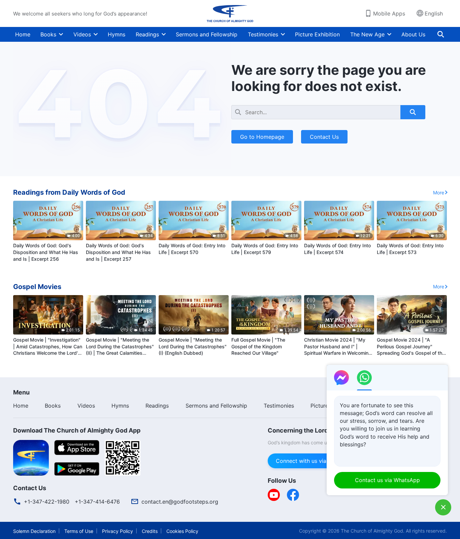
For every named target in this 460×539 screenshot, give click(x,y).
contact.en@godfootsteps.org (179, 501)
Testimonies (263, 34)
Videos (82, 34)
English (434, 13)
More (438, 192)
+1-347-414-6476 (97, 501)
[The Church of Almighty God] (230, 13)
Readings (147, 34)
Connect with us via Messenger (316, 460)
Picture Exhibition (317, 34)
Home (22, 34)
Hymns (116, 34)
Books (48, 34)
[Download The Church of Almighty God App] (31, 457)
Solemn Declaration (34, 531)
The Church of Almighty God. (372, 531)
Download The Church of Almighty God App (76, 430)
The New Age (367, 34)
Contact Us (324, 136)
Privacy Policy (117, 531)
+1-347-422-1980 (46, 501)
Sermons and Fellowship (206, 34)
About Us (413, 34)
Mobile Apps (389, 13)
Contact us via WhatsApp (387, 480)
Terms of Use (78, 531)
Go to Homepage (262, 136)
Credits (150, 531)
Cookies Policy (182, 531)
